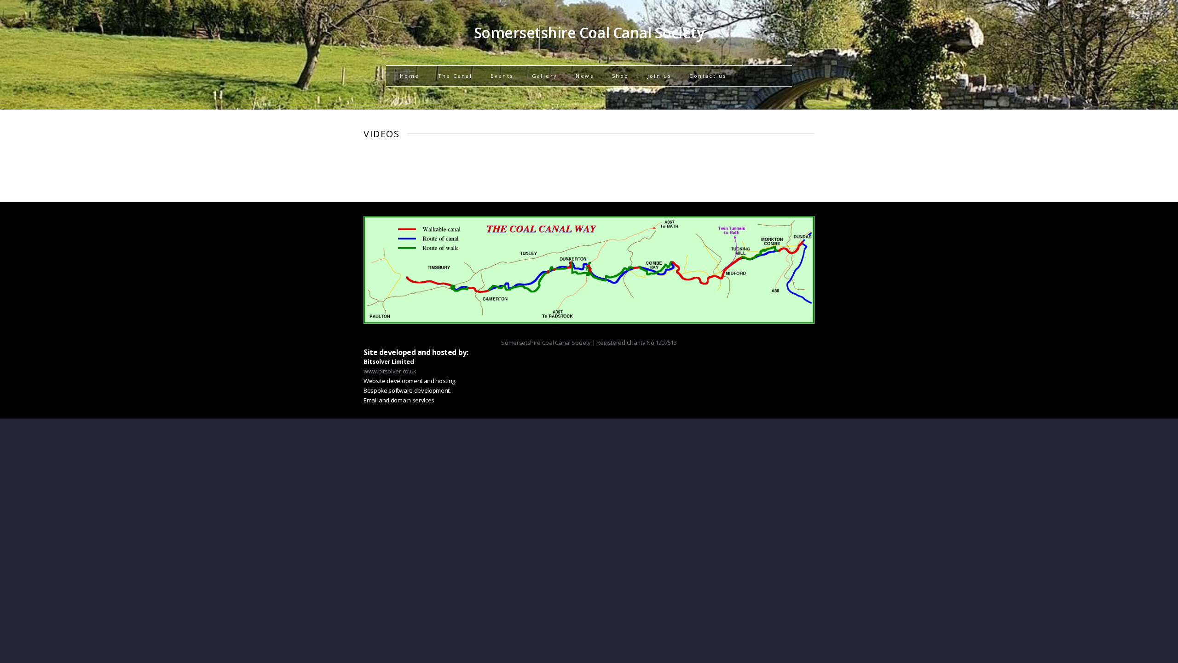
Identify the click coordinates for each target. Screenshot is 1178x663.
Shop (620, 75)
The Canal (455, 75)
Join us (659, 75)
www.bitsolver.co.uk (390, 371)
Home (410, 75)
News (585, 75)
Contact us (707, 75)
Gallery (545, 75)
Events (502, 75)
